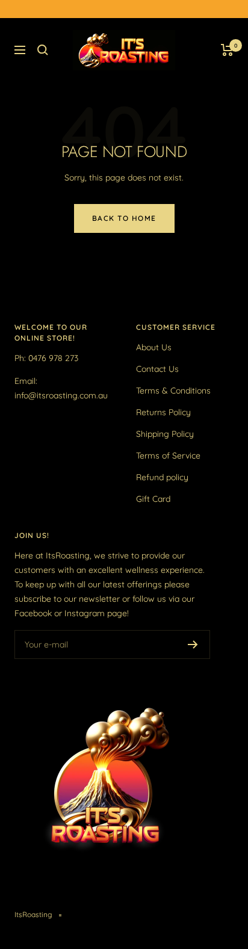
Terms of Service (168, 455)
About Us (154, 347)
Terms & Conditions (173, 390)
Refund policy (162, 477)
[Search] (42, 50)
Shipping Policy (165, 433)
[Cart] (227, 50)
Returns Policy (163, 412)
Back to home (124, 218)
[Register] (193, 644)
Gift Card (153, 498)
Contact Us (157, 368)
